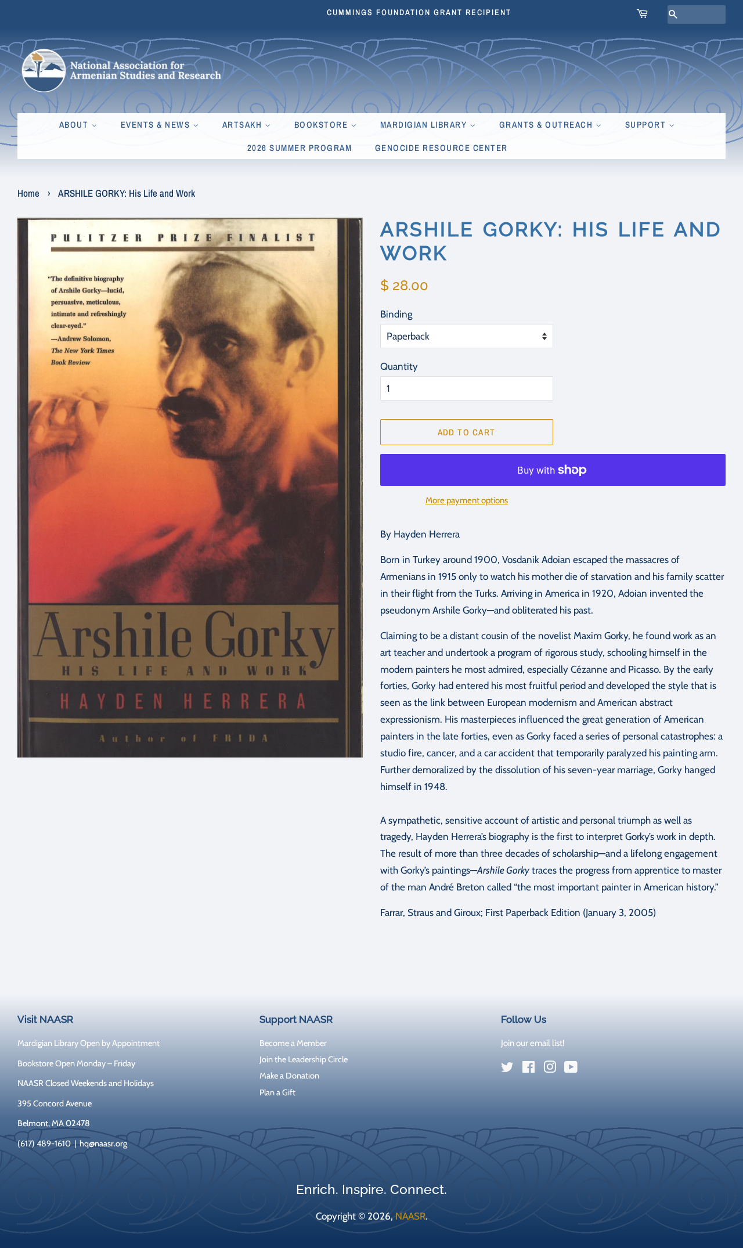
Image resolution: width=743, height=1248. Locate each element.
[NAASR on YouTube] (571, 1069)
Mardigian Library (425, 124)
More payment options (466, 500)
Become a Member (293, 1043)
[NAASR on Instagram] (549, 1069)
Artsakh (243, 124)
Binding (396, 314)
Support (647, 124)
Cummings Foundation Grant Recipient (419, 12)
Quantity (399, 366)
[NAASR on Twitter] (507, 1069)
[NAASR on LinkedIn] (592, 1070)
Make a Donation (289, 1075)
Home (28, 193)
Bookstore (322, 124)
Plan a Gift (277, 1092)
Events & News (157, 124)
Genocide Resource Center (441, 148)
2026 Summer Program (299, 148)
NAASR (410, 1216)
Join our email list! (533, 1043)
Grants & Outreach (547, 124)
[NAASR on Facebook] (528, 1069)
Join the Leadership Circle (303, 1059)
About (75, 124)
